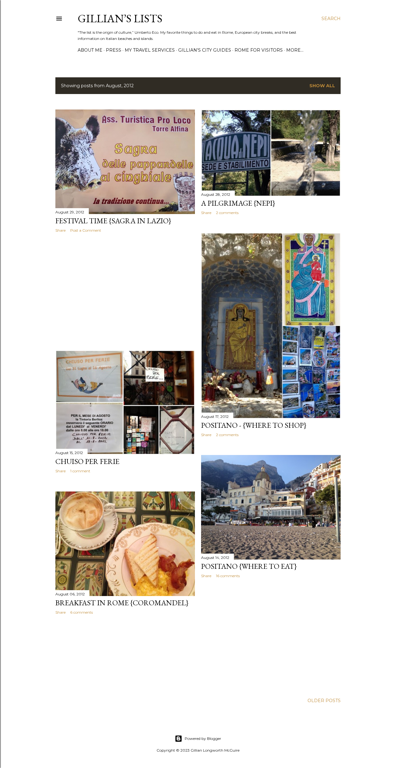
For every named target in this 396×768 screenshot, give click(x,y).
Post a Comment (85, 230)
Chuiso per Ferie (87, 461)
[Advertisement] (125, 291)
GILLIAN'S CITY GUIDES (204, 50)
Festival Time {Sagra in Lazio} (113, 220)
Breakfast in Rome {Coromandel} (121, 602)
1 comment (80, 471)
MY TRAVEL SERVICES (150, 50)
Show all (322, 85)
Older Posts (324, 700)
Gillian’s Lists (120, 18)
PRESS (113, 50)
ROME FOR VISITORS (259, 50)
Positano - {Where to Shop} (253, 425)
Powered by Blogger (203, 738)
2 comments (227, 212)
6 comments (81, 612)
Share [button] (60, 230)
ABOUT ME (90, 50)
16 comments (228, 575)
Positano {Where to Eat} (249, 566)
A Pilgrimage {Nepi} (238, 203)
